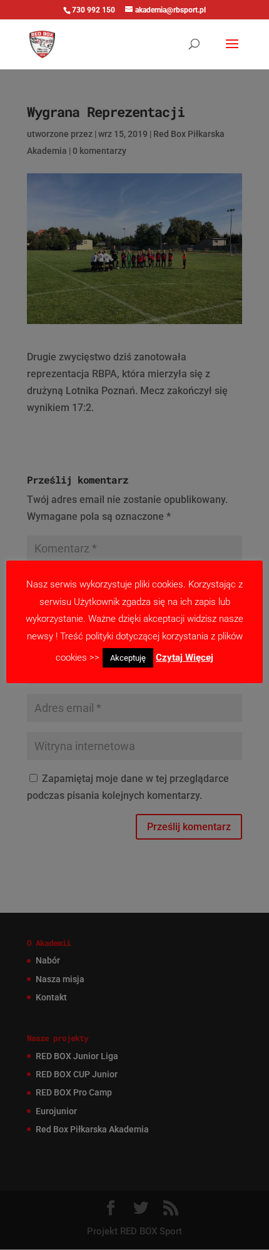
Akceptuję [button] (128, 658)
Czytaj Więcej (184, 657)
